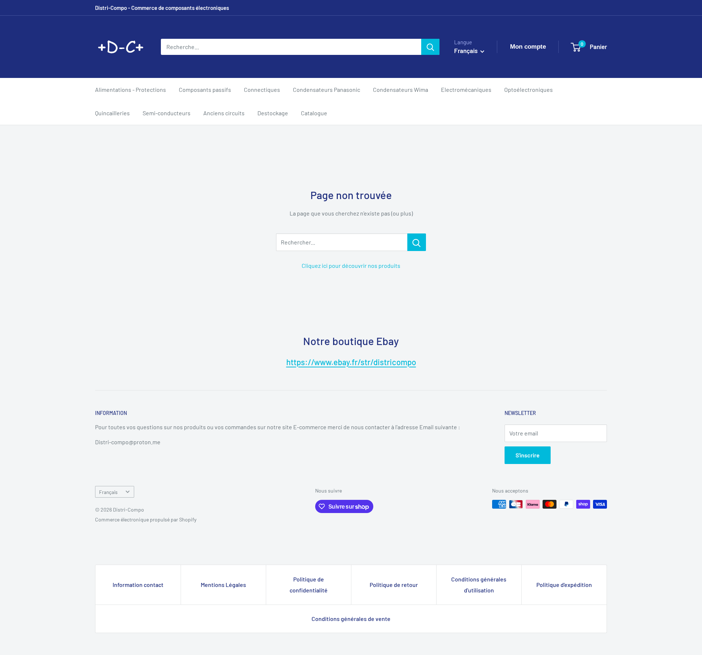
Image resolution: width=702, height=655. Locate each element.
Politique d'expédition (564, 584)
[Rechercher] (430, 47)
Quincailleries (112, 112)
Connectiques (262, 89)
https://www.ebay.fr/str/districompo (351, 362)
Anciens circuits (224, 112)
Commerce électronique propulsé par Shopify (145, 519)
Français (108, 492)
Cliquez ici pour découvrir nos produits (351, 265)
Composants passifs (205, 89)
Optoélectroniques (528, 89)
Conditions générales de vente (351, 618)
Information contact (138, 584)
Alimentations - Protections (130, 89)
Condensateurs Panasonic (326, 89)
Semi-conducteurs (166, 112)
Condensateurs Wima (400, 89)
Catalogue (314, 112)
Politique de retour (394, 584)
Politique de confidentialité (309, 585)
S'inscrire (528, 455)
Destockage (272, 112)
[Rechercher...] (416, 242)
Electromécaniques (466, 89)
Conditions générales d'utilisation (478, 585)
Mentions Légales (223, 584)
